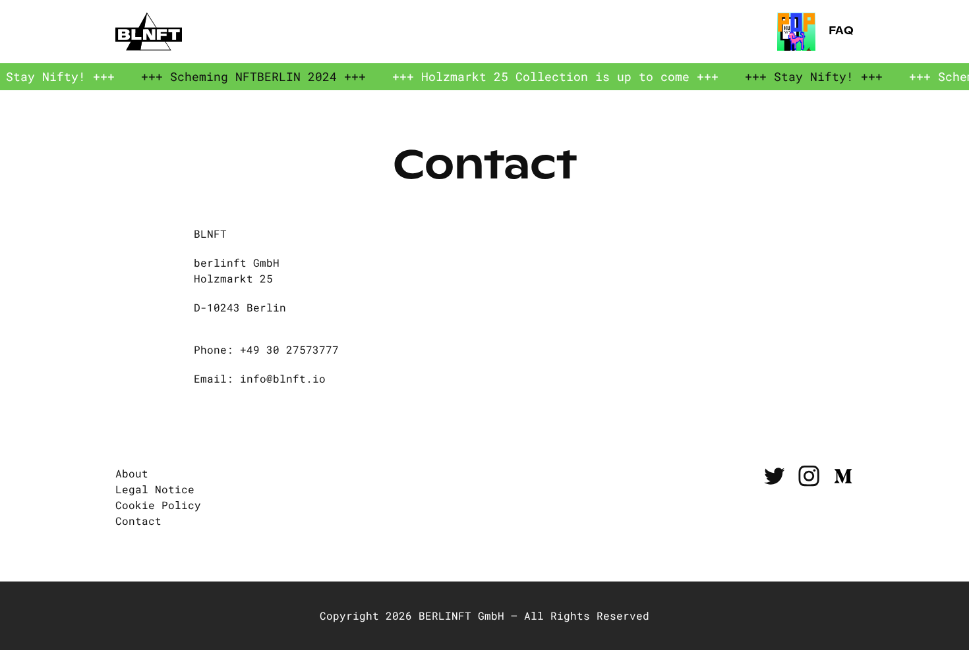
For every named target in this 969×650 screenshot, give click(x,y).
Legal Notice (154, 489)
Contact (138, 521)
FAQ (840, 31)
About (131, 473)
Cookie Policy (158, 505)
